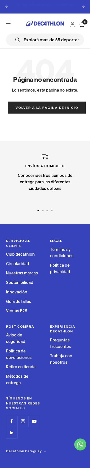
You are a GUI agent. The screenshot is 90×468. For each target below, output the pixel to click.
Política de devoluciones (19, 360)
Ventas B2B (16, 316)
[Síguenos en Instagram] (22, 427)
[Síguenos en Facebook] (11, 427)
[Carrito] (81, 29)
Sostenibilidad (19, 288)
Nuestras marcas (22, 279)
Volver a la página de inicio (47, 113)
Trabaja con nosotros (61, 365)
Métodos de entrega (17, 385)
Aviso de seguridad (15, 344)
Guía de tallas (18, 307)
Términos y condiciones (62, 258)
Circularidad (17, 269)
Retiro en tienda (21, 372)
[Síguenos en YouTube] (34, 427)
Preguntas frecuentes (60, 349)
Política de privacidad (60, 274)
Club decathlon (20, 260)
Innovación (16, 298)
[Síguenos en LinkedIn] (11, 438)
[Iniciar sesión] (72, 29)
